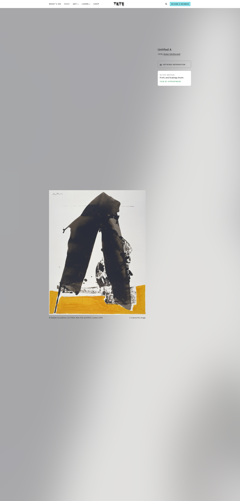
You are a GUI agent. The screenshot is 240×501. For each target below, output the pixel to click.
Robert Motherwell (172, 54)
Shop (96, 4)
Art (75, 4)
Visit (67, 4)
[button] (165, 4)
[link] (88, 318)
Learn (85, 4)
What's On (55, 4)
